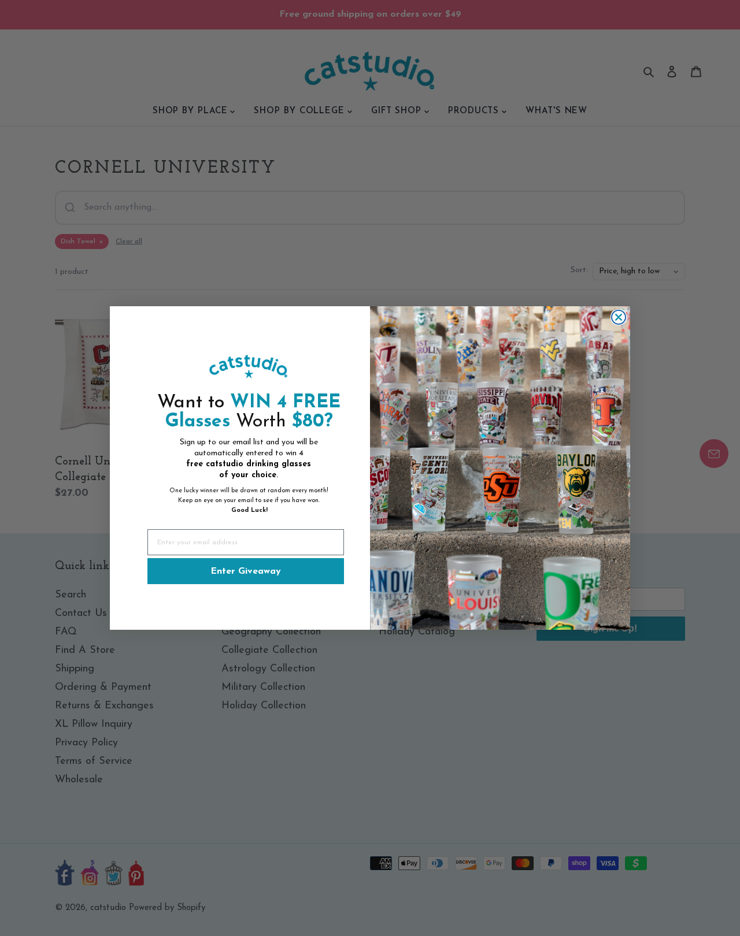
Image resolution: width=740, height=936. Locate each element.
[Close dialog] (619, 317)
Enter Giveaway (245, 571)
